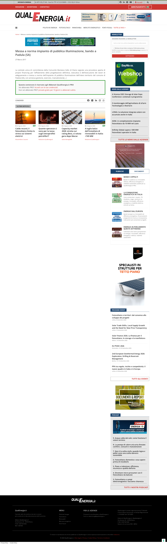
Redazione (19, 7)
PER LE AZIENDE (90, 510)
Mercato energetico (91, 28)
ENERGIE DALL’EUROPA (133, 211)
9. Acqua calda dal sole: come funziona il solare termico (129, 439)
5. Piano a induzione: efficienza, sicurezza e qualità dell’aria (126, 467)
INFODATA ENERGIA (24, 2)
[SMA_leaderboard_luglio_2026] (116, 17)
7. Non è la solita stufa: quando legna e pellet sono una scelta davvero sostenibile (129, 453)
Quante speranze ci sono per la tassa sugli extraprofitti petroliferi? (48, 132)
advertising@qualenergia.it (97, 516)
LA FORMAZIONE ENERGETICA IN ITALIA (133, 193)
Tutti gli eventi (140, 378)
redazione (116, 534)
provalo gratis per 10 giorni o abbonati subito (56, 90)
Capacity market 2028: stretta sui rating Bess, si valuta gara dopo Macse (71, 132)
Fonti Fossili (107, 28)
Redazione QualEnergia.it (46, 139)
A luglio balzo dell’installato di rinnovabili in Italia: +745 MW (94, 132)
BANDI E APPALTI (131, 177)
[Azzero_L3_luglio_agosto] (60, 41)
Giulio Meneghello (67, 139)
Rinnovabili (76, 28)
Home (17, 34)
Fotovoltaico (64, 28)
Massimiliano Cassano (21, 139)
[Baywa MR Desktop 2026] (129, 74)
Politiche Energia (50, 28)
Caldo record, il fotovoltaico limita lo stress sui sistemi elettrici (25, 132)
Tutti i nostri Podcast (136, 487)
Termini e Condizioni (104, 538)
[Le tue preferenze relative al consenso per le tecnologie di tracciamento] (163, 540)
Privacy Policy (4, 543)
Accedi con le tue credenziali (46, 87)
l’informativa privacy (135, 50)
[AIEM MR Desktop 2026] (129, 155)
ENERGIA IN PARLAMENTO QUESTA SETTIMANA (135, 228)
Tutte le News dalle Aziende (133, 139)
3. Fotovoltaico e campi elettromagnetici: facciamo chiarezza (128, 480)
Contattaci (44, 7)
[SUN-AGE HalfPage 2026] (129, 276)
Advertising (32, 7)
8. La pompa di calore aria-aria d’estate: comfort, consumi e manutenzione (129, 445)
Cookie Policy (92, 538)
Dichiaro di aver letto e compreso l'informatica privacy (129, 48)
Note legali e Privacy (81, 538)
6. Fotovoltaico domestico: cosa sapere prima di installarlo (129, 461)
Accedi (139, 2)
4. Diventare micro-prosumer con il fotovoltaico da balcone (127, 474)
